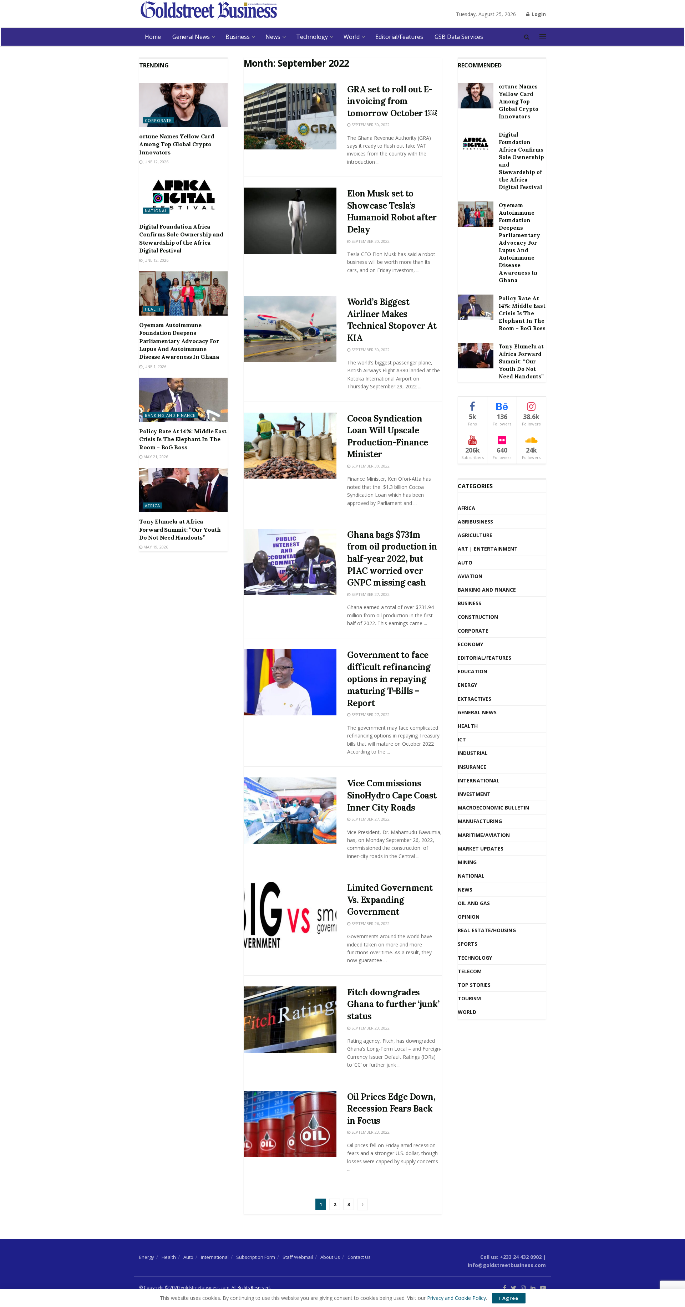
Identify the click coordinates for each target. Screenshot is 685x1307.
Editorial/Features (399, 37)
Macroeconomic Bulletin (493, 807)
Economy (470, 644)
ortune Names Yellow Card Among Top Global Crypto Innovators (176, 144)
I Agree (508, 1298)
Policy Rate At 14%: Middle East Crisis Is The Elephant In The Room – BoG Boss (183, 439)
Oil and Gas (474, 903)
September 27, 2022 (370, 594)
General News (191, 37)
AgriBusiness (475, 521)
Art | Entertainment (488, 548)
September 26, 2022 (370, 923)
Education (472, 671)
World (352, 37)
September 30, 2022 (370, 124)
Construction (478, 616)
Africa (152, 505)
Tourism (469, 998)
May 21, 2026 (155, 456)
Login (538, 14)
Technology (312, 37)
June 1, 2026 (154, 366)
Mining (467, 862)
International (478, 780)
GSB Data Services (459, 37)
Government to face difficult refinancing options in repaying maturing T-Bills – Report (389, 678)
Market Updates (480, 848)
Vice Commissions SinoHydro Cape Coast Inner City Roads (392, 795)
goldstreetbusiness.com (205, 1288)
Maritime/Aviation (484, 835)
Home (153, 37)
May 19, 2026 (155, 547)
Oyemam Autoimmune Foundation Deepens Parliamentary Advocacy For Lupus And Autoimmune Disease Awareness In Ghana (179, 341)
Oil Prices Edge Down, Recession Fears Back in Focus (391, 1108)
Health (153, 309)
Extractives (474, 698)
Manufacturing (480, 821)
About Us (330, 1257)
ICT (462, 739)
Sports (467, 943)
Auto (465, 562)
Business (237, 37)
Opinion (469, 916)
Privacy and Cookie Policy (456, 1298)
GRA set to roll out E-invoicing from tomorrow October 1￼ (392, 101)
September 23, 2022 (370, 1028)
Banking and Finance (170, 415)
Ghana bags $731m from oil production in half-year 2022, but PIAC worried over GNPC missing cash (392, 558)
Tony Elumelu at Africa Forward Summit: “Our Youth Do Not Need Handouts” (180, 529)
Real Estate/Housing (487, 930)
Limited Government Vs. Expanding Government (390, 899)
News (272, 37)
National (156, 210)
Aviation (470, 576)
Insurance (472, 767)
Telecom (470, 971)
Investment (474, 794)
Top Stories (474, 984)
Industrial (473, 753)
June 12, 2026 (155, 161)
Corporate (158, 120)
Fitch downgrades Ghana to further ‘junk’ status (393, 1004)
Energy (467, 684)
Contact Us (359, 1257)
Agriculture (475, 535)
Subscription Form (255, 1257)
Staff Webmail (298, 1257)
